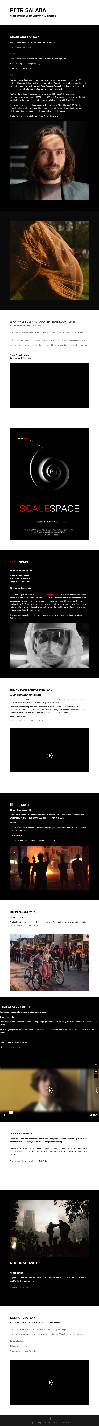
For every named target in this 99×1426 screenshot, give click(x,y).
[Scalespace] (49, 667)
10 (59, 985)
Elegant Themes (45, 1422)
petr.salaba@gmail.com (20, 47)
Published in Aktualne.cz (20, 1287)
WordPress (65, 1422)
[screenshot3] (49, 889)
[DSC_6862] (49, 990)
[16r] (49, 1256)
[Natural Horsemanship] (49, 299)
